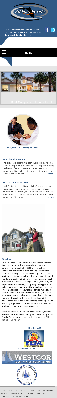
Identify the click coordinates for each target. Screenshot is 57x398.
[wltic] (27, 363)
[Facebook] (47, 31)
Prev (4, 88)
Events (31, 390)
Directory (23, 390)
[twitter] (53, 31)
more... (51, 173)
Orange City (40, 393)
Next (53, 88)
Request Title (17, 396)
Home (28, 52)
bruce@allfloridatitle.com (18, 35)
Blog (26, 396)
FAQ (38, 390)
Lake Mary (29, 393)
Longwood (5, 396)
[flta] (34, 346)
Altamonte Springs (16, 393)
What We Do (13, 390)
